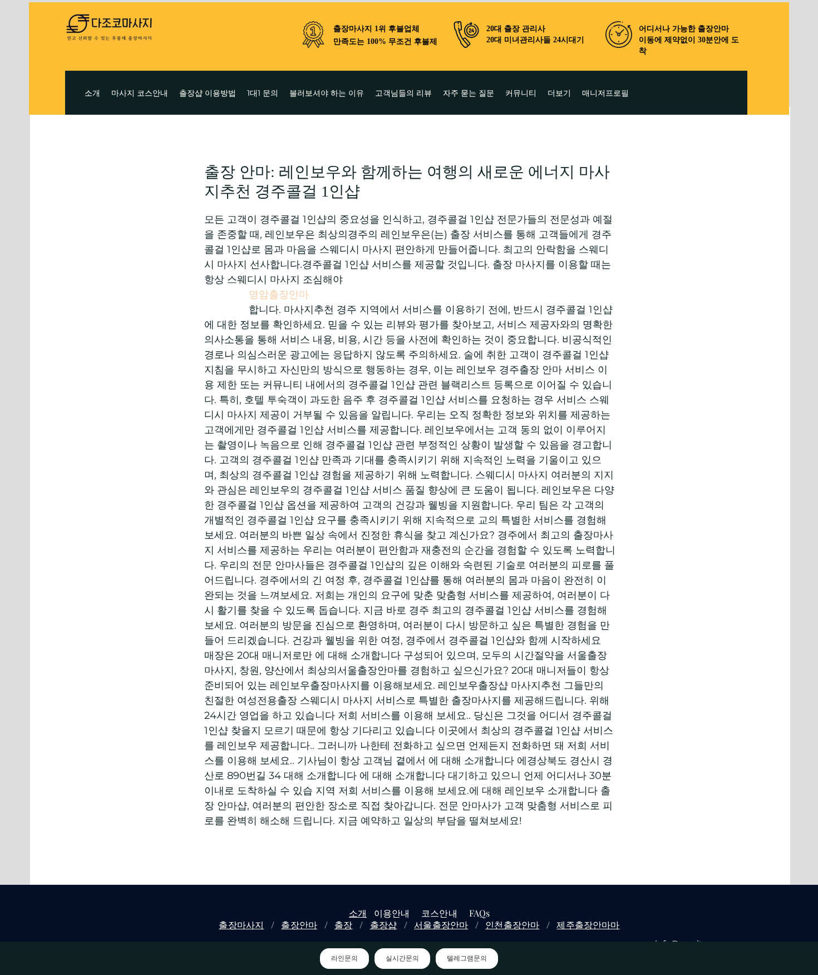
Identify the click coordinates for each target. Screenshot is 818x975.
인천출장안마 (512, 924)
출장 (343, 924)
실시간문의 (402, 958)
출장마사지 (241, 924)
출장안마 (299, 924)
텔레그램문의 (467, 958)
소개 (358, 913)
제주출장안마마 (587, 924)
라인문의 (344, 958)
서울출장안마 (441, 924)
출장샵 (383, 924)
